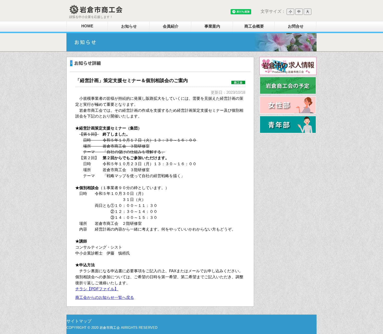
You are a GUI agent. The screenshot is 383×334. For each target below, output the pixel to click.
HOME (87, 26)
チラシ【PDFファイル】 (96, 289)
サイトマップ (78, 321)
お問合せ (296, 26)
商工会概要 (254, 26)
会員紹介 (170, 26)
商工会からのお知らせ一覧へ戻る (104, 297)
